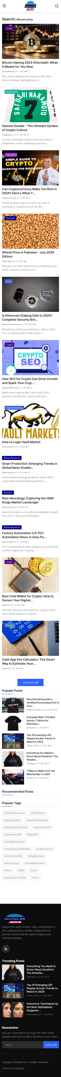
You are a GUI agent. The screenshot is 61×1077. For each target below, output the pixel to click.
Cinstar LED (32, 745)
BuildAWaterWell (12, 834)
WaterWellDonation (35, 863)
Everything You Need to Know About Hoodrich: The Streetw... (42, 756)
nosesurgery (32, 1014)
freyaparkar (7, 134)
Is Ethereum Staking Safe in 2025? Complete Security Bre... (27, 317)
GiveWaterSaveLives (14, 812)
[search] (57, 6)
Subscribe (51, 1044)
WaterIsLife (32, 834)
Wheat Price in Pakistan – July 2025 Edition (28, 254)
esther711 (6, 605)
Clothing (30, 763)
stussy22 (30, 727)
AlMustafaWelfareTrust (15, 827)
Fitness (35, 877)
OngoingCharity (12, 820)
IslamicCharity (37, 812)
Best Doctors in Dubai (15, 877)
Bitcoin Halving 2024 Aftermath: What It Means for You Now (30, 64)
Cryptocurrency (9, 198)
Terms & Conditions (13, 1068)
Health (21, 870)
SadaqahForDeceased (37, 820)
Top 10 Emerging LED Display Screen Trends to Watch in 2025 (41, 738)
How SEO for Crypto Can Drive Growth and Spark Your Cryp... (30, 381)
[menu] (4, 6)
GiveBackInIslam (44, 848)
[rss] (6, 949)
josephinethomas (9, 387)
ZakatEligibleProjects (14, 841)
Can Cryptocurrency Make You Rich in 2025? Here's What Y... (29, 191)
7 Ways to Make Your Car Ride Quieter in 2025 (41, 772)
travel (33, 870)
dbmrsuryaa (7, 472)
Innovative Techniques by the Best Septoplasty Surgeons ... (42, 1007)
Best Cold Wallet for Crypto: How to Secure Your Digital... (28, 598)
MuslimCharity (11, 863)
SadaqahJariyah (36, 855)
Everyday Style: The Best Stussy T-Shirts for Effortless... (41, 720)
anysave (5, 668)
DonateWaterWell (13, 855)
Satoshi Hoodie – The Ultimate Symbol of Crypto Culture (30, 128)
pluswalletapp (8, 71)
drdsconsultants (34, 709)
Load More (29, 682)
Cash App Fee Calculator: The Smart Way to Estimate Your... (28, 661)
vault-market (8, 446)
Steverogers (7, 261)
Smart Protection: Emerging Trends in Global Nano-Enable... (29, 465)
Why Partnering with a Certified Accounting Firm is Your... (43, 702)
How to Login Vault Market (21, 442)
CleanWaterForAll (42, 827)
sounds (30, 778)
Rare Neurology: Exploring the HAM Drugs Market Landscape (28, 500)
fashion (8, 870)
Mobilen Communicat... (12, 324)
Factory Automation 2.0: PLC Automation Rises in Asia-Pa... (24, 535)
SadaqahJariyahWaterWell (17, 848)
